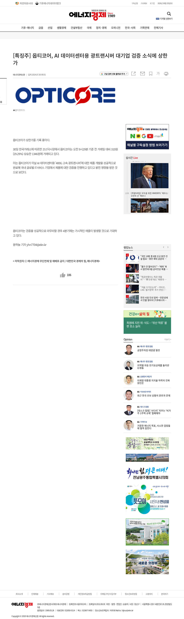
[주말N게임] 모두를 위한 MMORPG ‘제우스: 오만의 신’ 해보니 (149, 163)
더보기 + (167, 339)
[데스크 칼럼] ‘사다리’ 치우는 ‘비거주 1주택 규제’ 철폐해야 (154, 411)
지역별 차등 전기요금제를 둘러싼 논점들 (153, 366)
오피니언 (115, 28)
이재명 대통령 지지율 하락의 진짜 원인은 (153, 381)
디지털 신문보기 (166, 18)
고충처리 (149, 593)
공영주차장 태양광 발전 (148, 350)
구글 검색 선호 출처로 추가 (114, 73)
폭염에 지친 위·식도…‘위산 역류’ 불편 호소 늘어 (146, 324)
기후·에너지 (27, 28)
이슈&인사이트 (145, 391)
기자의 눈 (143, 422)
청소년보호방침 (131, 593)
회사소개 (19, 593)
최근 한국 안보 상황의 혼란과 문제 (153, 395)
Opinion (128, 339)
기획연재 (144, 28)
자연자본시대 (26, 3)
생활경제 (61, 28)
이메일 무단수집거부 (108, 593)
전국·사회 (130, 28)
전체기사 (158, 28)
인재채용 (34, 593)
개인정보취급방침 (85, 593)
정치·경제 (101, 28)
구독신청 (135, 3)
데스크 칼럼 (144, 406)
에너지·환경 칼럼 (146, 346)
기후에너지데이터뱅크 (50, 3)
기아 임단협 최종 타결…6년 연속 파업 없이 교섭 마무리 (149, 191)
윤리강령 (65, 593)
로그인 (152, 3)
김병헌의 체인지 (146, 376)
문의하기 (164, 593)
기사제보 (144, 3)
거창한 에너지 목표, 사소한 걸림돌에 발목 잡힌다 (153, 426)
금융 (41, 28)
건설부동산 (76, 28)
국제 (89, 28)
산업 (50, 28)
